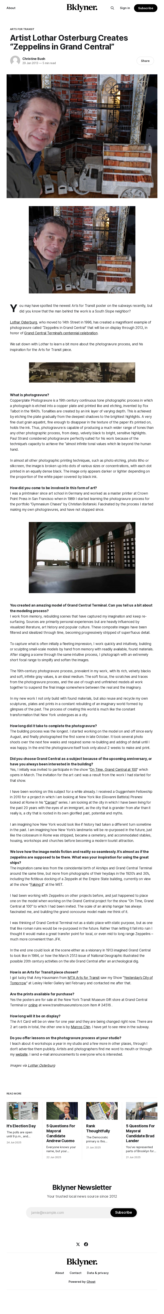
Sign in (125, 8)
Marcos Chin (80, 1027)
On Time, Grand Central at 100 (113, 770)
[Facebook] (86, 1244)
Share (145, 61)
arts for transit (22, 29)
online (33, 1005)
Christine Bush (33, 59)
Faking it (36, 885)
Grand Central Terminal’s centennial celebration (60, 333)
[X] (78, 1244)
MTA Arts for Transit (84, 978)
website (22, 1054)
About (11, 8)
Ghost (91, 1282)
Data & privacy (98, 1273)
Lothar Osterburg (23, 322)
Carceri (50, 802)
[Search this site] (112, 8)
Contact (75, 1273)
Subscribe (145, 8)
